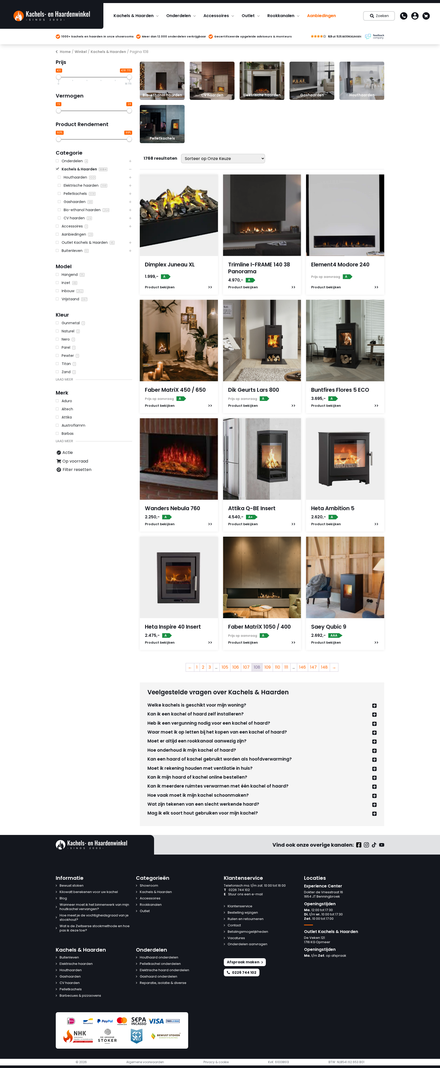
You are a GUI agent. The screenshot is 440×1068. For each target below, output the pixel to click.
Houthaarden (71, 970)
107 (246, 667)
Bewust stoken (72, 886)
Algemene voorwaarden (145, 1062)
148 (324, 667)
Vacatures (236, 938)
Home (65, 51)
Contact (234, 925)
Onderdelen (178, 16)
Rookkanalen (280, 16)
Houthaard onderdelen (159, 957)
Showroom (149, 886)
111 (286, 667)
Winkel (81, 51)
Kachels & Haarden (134, 16)
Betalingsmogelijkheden (248, 932)
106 (235, 667)
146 (302, 667)
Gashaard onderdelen (158, 977)
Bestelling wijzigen (243, 913)
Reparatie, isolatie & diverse (163, 983)
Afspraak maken (243, 962)
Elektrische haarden (76, 964)
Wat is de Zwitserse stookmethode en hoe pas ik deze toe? (95, 928)
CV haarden (70, 983)
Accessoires (216, 16)
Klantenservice (240, 906)
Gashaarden (70, 977)
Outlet (248, 16)
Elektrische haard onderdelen (164, 970)
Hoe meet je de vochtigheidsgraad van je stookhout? (94, 917)
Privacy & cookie (216, 1062)
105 (225, 667)
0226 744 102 (237, 890)
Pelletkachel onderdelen (160, 964)
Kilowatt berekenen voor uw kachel (89, 892)
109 (268, 667)
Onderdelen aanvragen (247, 944)
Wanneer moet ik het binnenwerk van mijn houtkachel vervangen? (94, 907)
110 (277, 667)
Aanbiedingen (321, 16)
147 (313, 667)
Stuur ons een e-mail (243, 894)
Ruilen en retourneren (246, 919)
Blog (63, 898)
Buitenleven (69, 957)
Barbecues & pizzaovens (80, 996)
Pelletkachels (71, 989)
